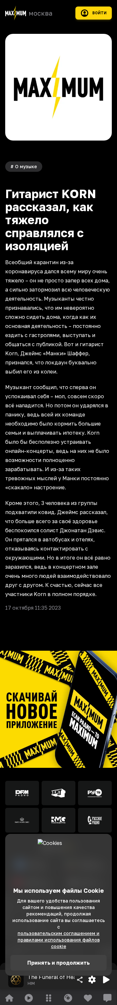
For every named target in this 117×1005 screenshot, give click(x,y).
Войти (99, 13)
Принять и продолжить (58, 962)
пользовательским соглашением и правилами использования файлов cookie (59, 939)
